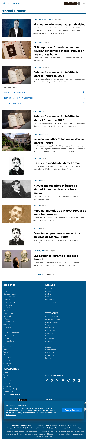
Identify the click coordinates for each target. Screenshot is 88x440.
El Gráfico (49, 336)
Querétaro (49, 299)
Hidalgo (48, 297)
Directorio (15, 425)
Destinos (7, 360)
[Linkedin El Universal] (79, 380)
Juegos (48, 347)
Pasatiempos (50, 350)
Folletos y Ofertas (52, 319)
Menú (5, 355)
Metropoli (7, 316)
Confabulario (39, 251)
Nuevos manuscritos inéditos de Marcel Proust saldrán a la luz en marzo (55, 189)
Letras (36, 206)
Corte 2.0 (7, 291)
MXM (5, 349)
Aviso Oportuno (51, 322)
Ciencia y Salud (9, 346)
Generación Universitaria (50, 331)
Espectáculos (9, 335)
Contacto (78, 428)
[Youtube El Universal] (63, 380)
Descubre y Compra (53, 316)
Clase (5, 372)
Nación (6, 288)
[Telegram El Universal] (46, 380)
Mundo (6, 310)
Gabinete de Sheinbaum (8, 306)
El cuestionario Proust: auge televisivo (59, 24)
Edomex (48, 288)
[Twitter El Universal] (57, 380)
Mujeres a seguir (10, 294)
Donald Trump (9, 313)
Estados (6, 319)
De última (7, 357)
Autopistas (7, 363)
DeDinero (49, 341)
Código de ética (51, 425)
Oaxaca (48, 291)
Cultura (37, 42)
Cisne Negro (8, 392)
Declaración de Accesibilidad (42, 428)
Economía (7, 330)
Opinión (6, 324)
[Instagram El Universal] (68, 380)
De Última (7, 381)
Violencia (62, 425)
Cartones (7, 327)
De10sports (50, 339)
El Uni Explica (9, 302)
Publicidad (72, 425)
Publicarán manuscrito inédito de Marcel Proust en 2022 (56, 73)
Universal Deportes (11, 333)
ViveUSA (48, 344)
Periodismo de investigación (9, 298)
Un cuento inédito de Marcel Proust (57, 163)
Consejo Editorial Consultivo (32, 425)
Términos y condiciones (64, 428)
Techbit (6, 352)
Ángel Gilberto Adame (43, 20)
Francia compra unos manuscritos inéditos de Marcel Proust (56, 235)
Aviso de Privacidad (13, 428)
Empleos (49, 325)
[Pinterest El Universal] (74, 380)
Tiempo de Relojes (11, 389)
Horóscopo (49, 352)
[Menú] (83, 3)
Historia (26, 428)
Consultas (7, 366)
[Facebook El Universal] (52, 380)
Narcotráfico (8, 322)
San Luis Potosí (51, 302)
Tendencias (8, 344)
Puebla (48, 294)
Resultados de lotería (51, 356)
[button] (70, 3)
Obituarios (49, 328)
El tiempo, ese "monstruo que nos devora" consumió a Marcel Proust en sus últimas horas (58, 50)
